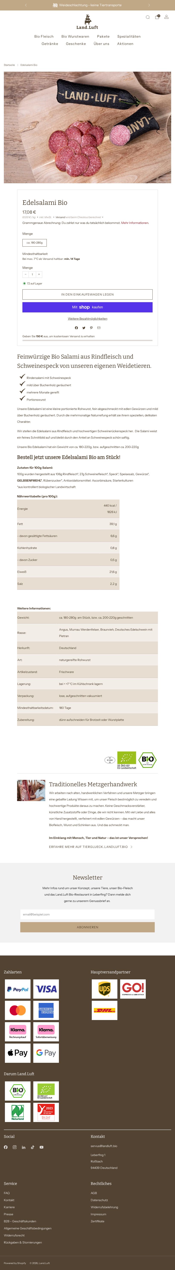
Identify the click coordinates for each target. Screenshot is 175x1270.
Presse (8, 1214)
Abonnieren (87, 927)
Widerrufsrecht (14, 1235)
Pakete (103, 36)
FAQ (7, 1193)
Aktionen (125, 43)
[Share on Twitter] (84, 328)
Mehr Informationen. (135, 223)
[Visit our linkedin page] (23, 1147)
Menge (27, 268)
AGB (94, 1193)
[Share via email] (98, 328)
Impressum (98, 1214)
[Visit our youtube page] (41, 1147)
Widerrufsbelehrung (104, 1207)
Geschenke (76, 43)
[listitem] (87, 5)
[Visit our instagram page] (14, 1147)
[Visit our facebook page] (5, 1147)
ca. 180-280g (35, 242)
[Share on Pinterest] (91, 328)
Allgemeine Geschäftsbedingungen (27, 1228)
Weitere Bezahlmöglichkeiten (87, 319)
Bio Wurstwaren (75, 36)
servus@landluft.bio (104, 1146)
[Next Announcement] (149, 5)
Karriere (9, 1207)
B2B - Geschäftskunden (20, 1221)
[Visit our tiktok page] (32, 1147)
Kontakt (9, 1200)
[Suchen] (148, 17)
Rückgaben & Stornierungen (23, 1242)
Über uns (101, 43)
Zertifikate (97, 1221)
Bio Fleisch (44, 36)
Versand (60, 217)
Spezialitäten (129, 36)
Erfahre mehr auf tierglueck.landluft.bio (88, 847)
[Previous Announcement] (26, 5)
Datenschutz (99, 1200)
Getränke (50, 43)
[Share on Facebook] (76, 328)
